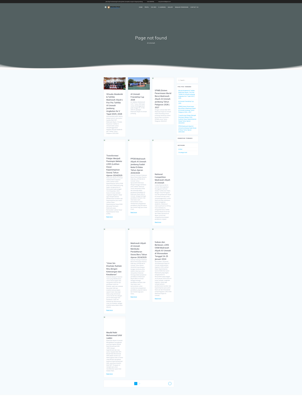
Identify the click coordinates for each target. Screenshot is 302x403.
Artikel (180, 149)
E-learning (162, 7)
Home (141, 7)
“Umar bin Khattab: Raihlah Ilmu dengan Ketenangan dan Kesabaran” (114, 269)
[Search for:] (187, 80)
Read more (109, 217)
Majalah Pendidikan (181, 7)
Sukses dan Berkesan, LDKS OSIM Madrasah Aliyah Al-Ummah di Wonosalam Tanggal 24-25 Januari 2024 (163, 250)
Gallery (170, 7)
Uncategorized (182, 152)
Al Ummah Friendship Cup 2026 (137, 97)
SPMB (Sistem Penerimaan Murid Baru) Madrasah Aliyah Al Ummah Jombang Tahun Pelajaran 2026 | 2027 (163, 99)
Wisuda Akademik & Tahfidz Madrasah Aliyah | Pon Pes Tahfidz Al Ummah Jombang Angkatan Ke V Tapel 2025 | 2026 (186, 94)
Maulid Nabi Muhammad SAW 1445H (114, 335)
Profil (147, 7)
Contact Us (194, 7)
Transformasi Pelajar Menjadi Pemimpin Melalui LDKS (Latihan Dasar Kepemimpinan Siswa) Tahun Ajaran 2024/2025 (187, 119)
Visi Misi (153, 7)
